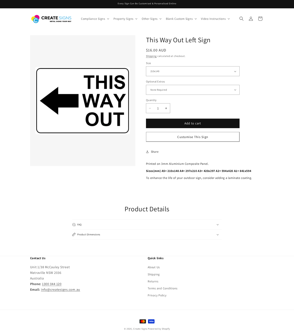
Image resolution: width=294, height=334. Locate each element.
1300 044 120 (52, 284)
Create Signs (140, 328)
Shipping (151, 56)
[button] (94, 18)
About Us (154, 267)
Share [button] (155, 152)
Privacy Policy (157, 295)
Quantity (151, 100)
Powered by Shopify (159, 328)
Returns (153, 281)
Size (148, 63)
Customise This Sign (192, 137)
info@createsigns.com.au (60, 289)
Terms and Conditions (162, 288)
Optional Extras (155, 81)
